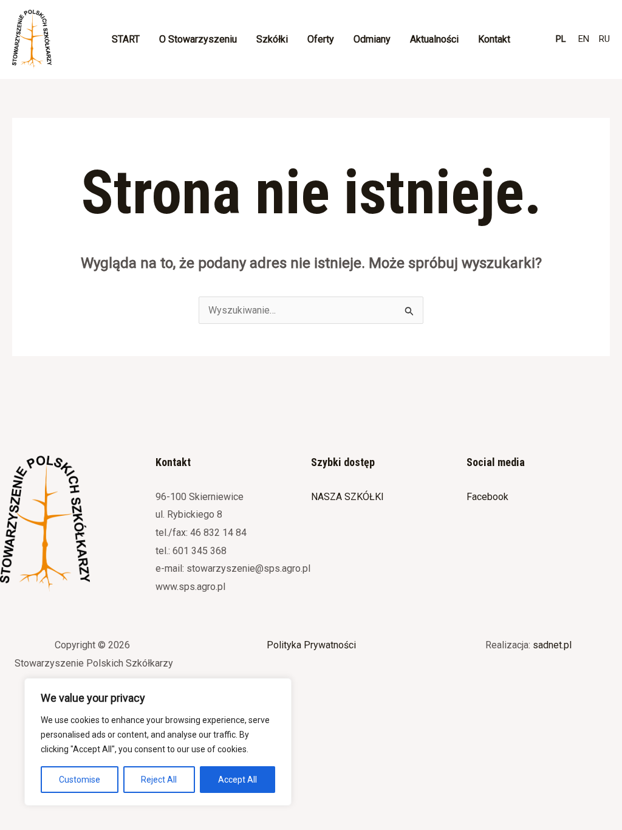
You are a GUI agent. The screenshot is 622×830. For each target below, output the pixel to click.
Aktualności (434, 39)
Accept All (237, 779)
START (126, 39)
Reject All (159, 779)
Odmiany (372, 39)
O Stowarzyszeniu (198, 39)
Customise (79, 779)
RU (604, 38)
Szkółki (272, 39)
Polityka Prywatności (311, 645)
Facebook (487, 496)
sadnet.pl (552, 645)
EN (583, 38)
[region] (158, 742)
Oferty (320, 39)
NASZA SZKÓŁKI (347, 496)
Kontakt (494, 39)
